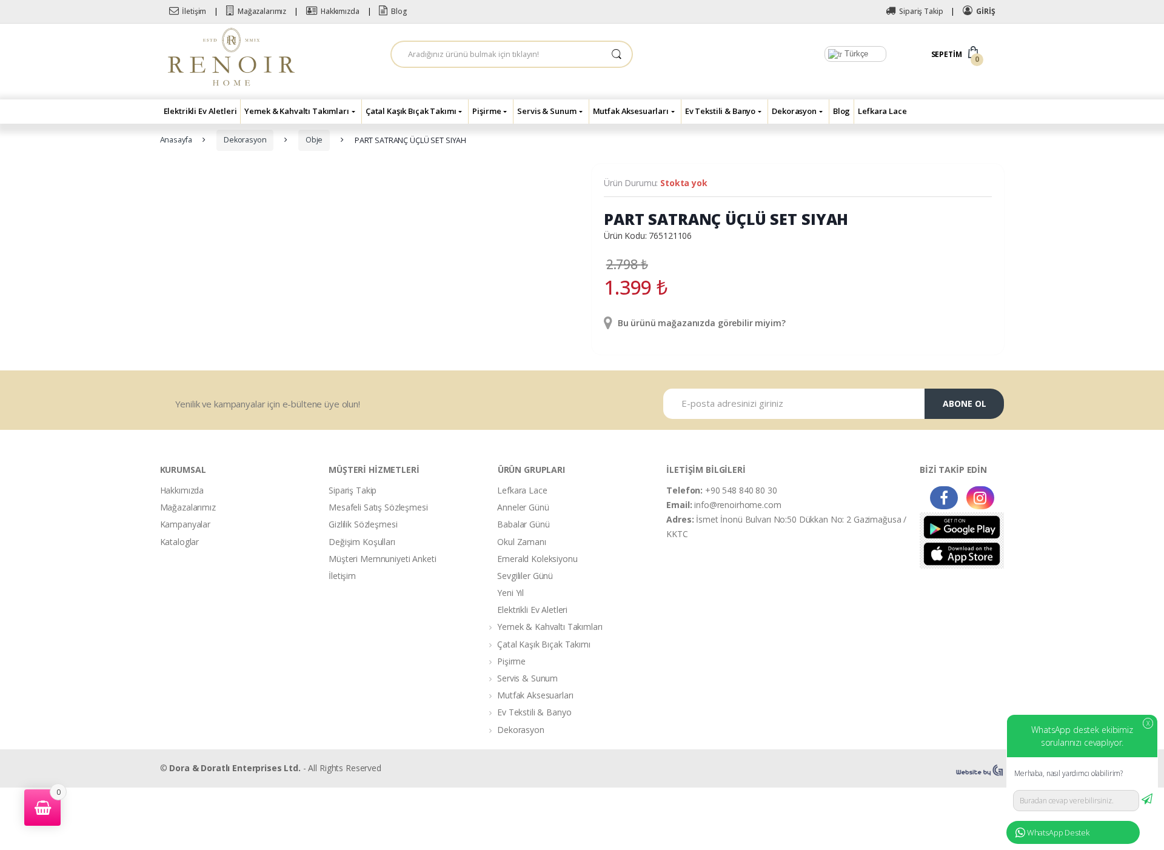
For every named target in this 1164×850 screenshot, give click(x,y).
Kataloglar (179, 541)
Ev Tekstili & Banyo (720, 110)
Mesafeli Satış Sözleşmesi (378, 507)
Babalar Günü (523, 524)
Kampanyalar (185, 524)
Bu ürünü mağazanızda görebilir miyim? (700, 323)
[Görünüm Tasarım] (980, 771)
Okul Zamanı (521, 541)
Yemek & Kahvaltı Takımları (296, 110)
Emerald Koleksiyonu (537, 558)
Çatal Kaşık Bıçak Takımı (411, 110)
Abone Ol (964, 403)
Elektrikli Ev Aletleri (200, 110)
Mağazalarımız (262, 11)
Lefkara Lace (882, 110)
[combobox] (496, 54)
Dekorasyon (794, 110)
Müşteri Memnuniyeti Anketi (382, 558)
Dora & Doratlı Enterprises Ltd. (235, 768)
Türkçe (855, 53)
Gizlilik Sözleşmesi (363, 524)
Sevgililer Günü (525, 575)
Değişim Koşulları (362, 541)
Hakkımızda (340, 11)
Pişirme (486, 110)
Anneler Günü (523, 507)
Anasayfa (176, 140)
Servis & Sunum (546, 110)
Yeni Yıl (510, 592)
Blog (399, 11)
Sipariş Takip (921, 11)
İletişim (194, 11)
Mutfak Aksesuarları (631, 110)
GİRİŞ (985, 11)
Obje (314, 140)
